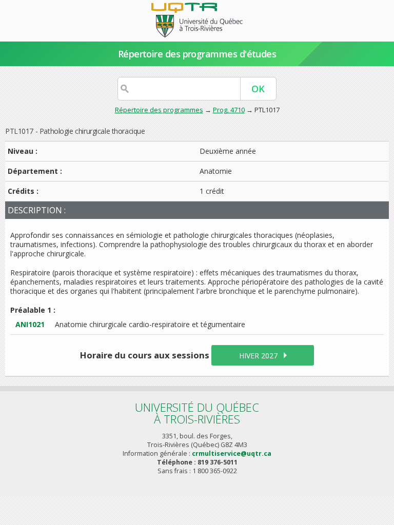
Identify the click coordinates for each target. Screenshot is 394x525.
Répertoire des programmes (159, 109)
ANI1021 (30, 324)
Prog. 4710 (229, 109)
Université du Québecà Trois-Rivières (197, 413)
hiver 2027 (258, 355)
